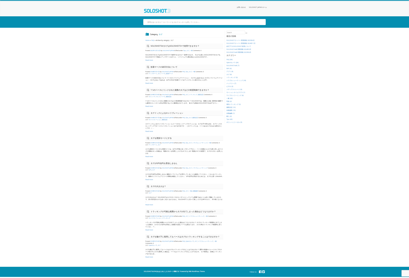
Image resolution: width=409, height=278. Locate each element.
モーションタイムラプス (234, 92)
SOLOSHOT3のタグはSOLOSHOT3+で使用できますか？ (175, 46)
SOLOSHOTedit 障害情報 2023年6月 (238, 52)
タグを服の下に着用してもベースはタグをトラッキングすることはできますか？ (185, 236)
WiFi (227, 68)
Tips (184, 50)
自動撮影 (195, 191)
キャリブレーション (155, 120)
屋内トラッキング (232, 104)
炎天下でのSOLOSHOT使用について (238, 46)
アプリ (228, 71)
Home (147, 40)
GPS (150, 170)
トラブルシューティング (200, 143)
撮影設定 (201, 94)
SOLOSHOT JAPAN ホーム (258, 7)
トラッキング (193, 94)
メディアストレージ (233, 89)
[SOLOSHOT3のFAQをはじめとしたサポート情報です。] (157, 8)
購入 (227, 116)
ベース (163, 73)
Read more (149, 60)
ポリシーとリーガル (233, 122)
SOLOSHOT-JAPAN (168, 50)
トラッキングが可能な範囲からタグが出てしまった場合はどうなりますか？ (183, 211)
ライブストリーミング (233, 95)
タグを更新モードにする (161, 138)
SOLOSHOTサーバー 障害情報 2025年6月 (240, 40)
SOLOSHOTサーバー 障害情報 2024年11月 (240, 43)
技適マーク (169, 73)
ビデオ (228, 86)
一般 (191, 50)
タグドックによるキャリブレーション (167, 113)
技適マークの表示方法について (164, 67)
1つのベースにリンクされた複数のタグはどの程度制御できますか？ (180, 90)
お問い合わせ (241, 7)
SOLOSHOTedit (231, 65)
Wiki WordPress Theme (197, 271)
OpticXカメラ (190, 241)
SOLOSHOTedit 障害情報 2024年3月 (238, 49)
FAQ (152, 40)
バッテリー (230, 83)
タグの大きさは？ (158, 186)
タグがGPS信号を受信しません (164, 163)
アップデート (153, 73)
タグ (187, 50)
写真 (227, 101)
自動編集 (229, 113)
